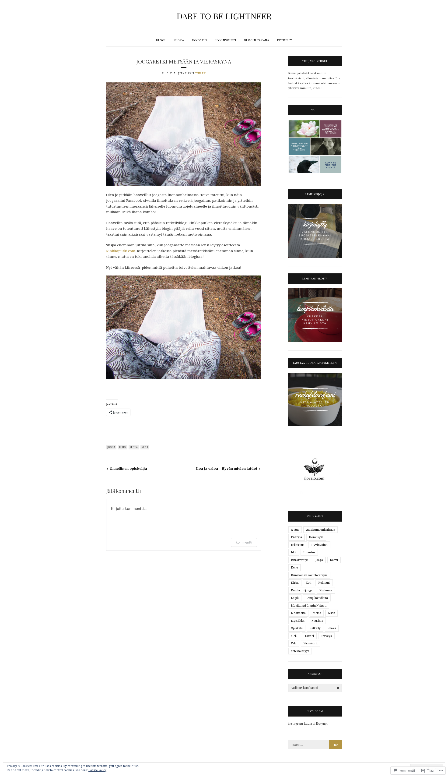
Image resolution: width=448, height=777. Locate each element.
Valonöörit (311, 643)
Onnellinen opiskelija (128, 468)
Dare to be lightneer (224, 15)
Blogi (161, 40)
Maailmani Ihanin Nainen (308, 605)
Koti (308, 583)
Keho (122, 447)
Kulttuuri (324, 583)
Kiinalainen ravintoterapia (309, 575)
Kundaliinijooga (301, 590)
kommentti (244, 542)
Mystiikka (297, 621)
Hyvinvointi (225, 40)
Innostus (199, 40)
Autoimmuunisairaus (320, 530)
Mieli (145, 447)
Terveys (326, 636)
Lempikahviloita (317, 598)
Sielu (294, 636)
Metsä (134, 447)
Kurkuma (325, 590)
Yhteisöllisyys (300, 651)
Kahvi (334, 560)
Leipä (295, 598)
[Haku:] (315, 745)
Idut (293, 552)
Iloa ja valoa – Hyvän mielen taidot (226, 468)
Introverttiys (299, 560)
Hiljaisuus (297, 545)
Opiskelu (297, 628)
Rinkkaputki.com (120, 250)
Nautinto (317, 621)
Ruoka (179, 40)
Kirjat (295, 583)
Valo (294, 643)
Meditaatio (298, 613)
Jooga (111, 447)
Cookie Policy (97, 770)
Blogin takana (256, 40)
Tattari (309, 636)
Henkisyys (316, 537)
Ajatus (295, 530)
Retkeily (284, 40)
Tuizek (200, 73)
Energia (296, 537)
